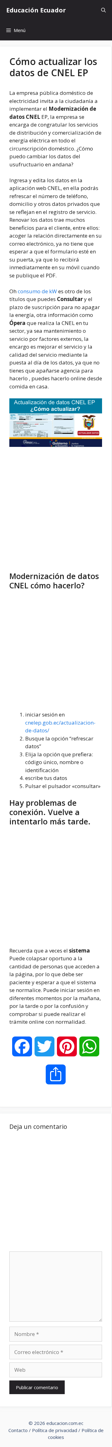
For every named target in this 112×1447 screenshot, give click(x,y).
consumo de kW (37, 291)
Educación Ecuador (36, 10)
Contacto (18, 1430)
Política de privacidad (54, 1430)
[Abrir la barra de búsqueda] (103, 10)
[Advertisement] (56, 507)
